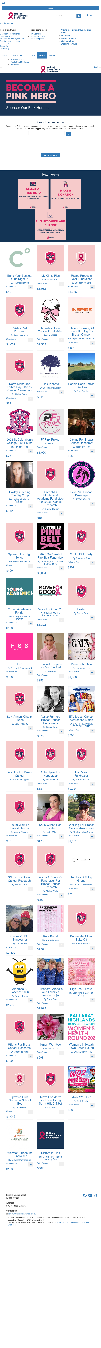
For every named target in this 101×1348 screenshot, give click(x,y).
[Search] (78, 16)
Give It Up (4, 43)
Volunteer (65, 35)
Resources (15, 64)
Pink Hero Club (16, 55)
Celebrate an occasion (10, 41)
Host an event (6, 36)
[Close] (100, 67)
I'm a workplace (37, 38)
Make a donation (68, 38)
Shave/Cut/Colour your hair (12, 38)
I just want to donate (50, 155)
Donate (52, 55)
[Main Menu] (1, 67)
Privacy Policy (62, 1222)
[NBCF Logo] (20, 1186)
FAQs (33, 55)
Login (50, 8)
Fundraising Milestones (20, 62)
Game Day (4, 46)
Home (6, 3)
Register (42, 55)
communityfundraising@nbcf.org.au (22, 1214)
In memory (4, 48)
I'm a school (36, 33)
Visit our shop (67, 41)
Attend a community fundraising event (76, 31)
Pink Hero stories (17, 59)
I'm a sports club (38, 36)
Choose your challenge (10, 33)
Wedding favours (69, 43)
